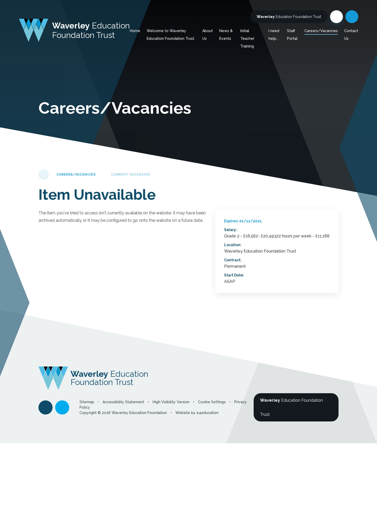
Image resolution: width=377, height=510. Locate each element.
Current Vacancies (130, 174)
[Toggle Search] (351, 16)
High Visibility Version (171, 402)
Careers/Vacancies (76, 174)
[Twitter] (336, 16)
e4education (207, 413)
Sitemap (87, 402)
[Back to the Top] (45, 407)
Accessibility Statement (123, 402)
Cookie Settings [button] (212, 402)
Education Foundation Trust (289, 17)
